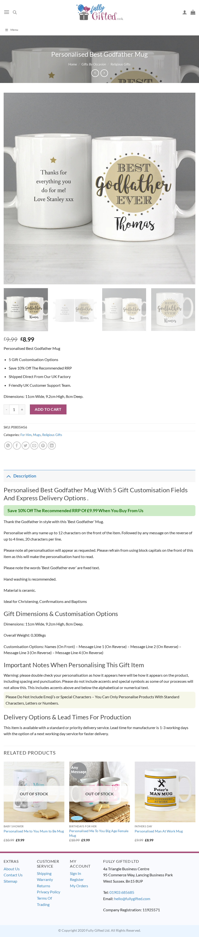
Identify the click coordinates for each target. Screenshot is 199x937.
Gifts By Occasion (94, 64)
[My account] (184, 12)
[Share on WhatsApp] (8, 446)
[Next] (185, 188)
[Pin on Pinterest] (43, 446)
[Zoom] (10, 278)
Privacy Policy (48, 891)
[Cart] (193, 12)
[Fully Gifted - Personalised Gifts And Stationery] (99, 12)
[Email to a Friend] (34, 446)
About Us (12, 868)
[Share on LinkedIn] (52, 446)
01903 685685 (121, 892)
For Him (26, 435)
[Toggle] (8, 476)
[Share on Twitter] (26, 446)
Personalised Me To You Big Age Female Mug (98, 833)
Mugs (37, 435)
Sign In (75, 873)
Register (77, 879)
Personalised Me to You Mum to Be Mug (34, 831)
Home (72, 64)
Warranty (45, 879)
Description (24, 475)
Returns (43, 885)
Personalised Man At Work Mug (159, 831)
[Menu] (6, 12)
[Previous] (13, 188)
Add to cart (48, 409)
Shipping (44, 873)
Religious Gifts (121, 64)
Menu (14, 30)
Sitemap (10, 881)
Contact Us (13, 874)
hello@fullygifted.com (132, 898)
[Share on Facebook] (17, 446)
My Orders (79, 885)
